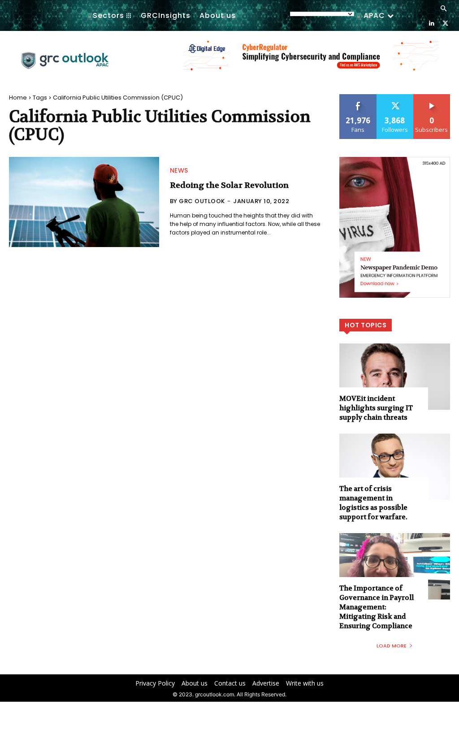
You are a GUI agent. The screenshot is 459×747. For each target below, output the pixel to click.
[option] (311, 60)
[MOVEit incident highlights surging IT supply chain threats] (394, 376)
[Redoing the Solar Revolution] (84, 202)
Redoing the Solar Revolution (229, 185)
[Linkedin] (431, 22)
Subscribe (432, 97)
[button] (443, 9)
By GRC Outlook (197, 201)
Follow (395, 97)
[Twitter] (445, 22)
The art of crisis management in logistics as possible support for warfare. (373, 502)
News (179, 170)
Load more (392, 645)
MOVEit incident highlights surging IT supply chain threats (376, 408)
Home (18, 97)
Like (358, 97)
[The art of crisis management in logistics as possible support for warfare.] (394, 467)
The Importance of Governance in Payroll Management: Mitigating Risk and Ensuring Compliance (376, 607)
